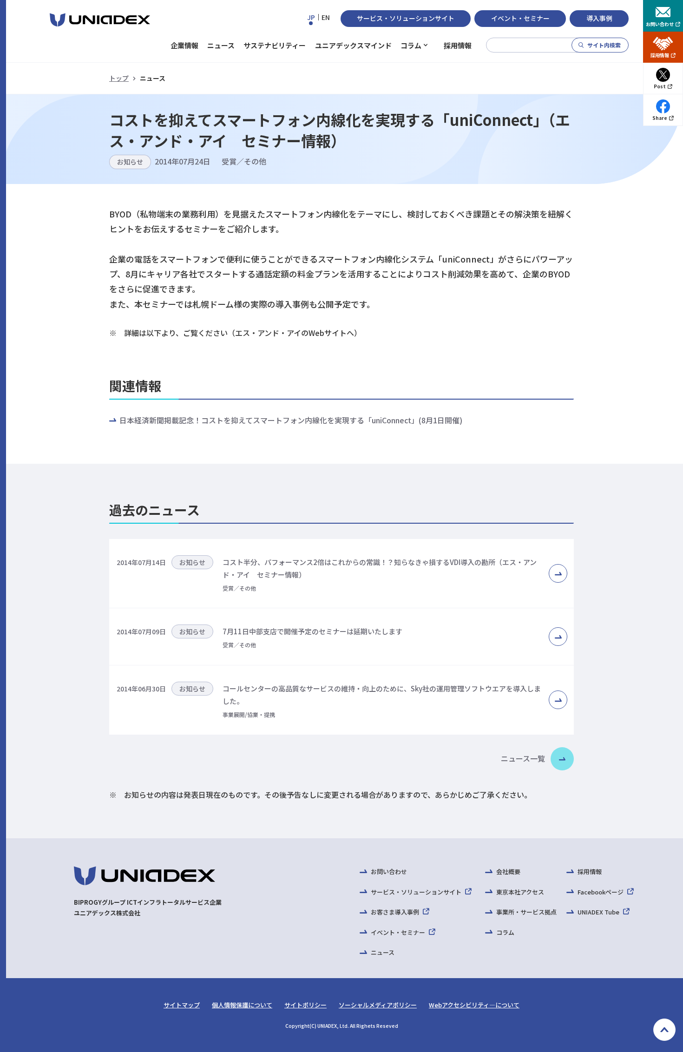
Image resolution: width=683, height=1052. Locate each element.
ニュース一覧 (523, 758)
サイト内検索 (604, 45)
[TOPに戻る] (664, 1030)
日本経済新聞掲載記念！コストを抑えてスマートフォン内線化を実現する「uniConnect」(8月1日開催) (290, 420)
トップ (119, 78)
